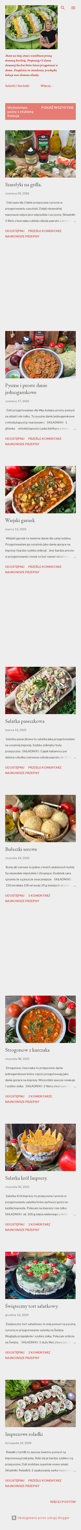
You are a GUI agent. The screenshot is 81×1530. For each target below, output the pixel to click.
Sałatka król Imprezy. (26, 1177)
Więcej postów (63, 1502)
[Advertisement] (40, 285)
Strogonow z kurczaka (27, 1049)
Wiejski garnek (20, 520)
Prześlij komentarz (45, 231)
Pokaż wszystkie (57, 107)
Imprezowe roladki (24, 1434)
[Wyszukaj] (62, 7)
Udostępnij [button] (14, 231)
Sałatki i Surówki (17, 85)
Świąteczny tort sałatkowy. (31, 1306)
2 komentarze (40, 1096)
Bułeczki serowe (21, 849)
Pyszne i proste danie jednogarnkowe (26, 388)
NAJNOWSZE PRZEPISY (22, 236)
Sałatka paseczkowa (24, 721)
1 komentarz (39, 895)
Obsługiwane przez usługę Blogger (43, 1518)
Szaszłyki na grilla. (23, 184)
